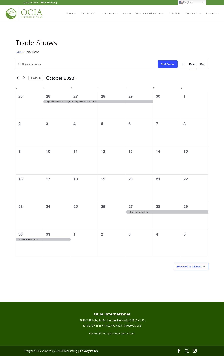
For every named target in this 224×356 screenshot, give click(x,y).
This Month (36, 77)
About (69, 13)
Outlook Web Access (122, 333)
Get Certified (88, 13)
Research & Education (148, 13)
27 (75, 96)
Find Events (167, 64)
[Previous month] (18, 78)
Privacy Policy (89, 351)
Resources (108, 13)
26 (48, 96)
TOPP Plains (175, 13)
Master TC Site (98, 333)
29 (130, 96)
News (125, 13)
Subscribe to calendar (189, 266)
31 (48, 234)
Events (19, 51)
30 (20, 234)
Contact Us (192, 13)
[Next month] (24, 78)
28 (103, 96)
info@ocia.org (132, 325)
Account (210, 13)
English (187, 2)
